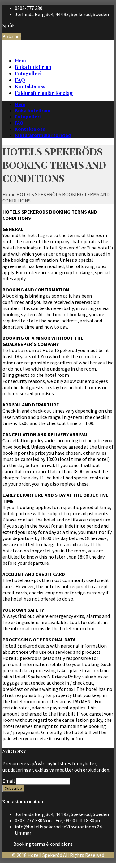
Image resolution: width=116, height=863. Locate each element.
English (105, 48)
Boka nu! (11, 36)
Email (8, 781)
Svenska (105, 41)
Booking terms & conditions (43, 844)
